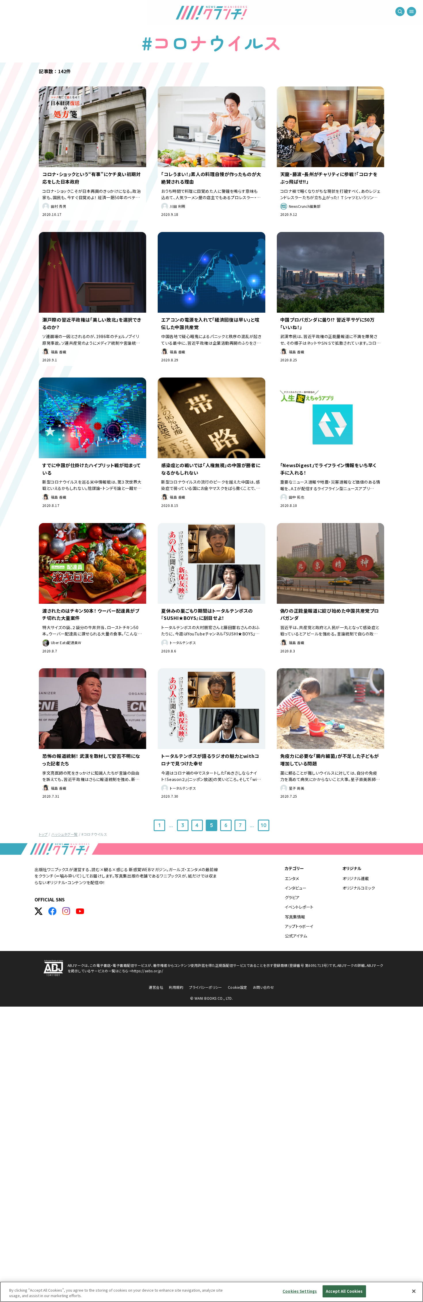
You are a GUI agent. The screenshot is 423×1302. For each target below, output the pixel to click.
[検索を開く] (400, 11)
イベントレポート (299, 907)
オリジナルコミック (358, 888)
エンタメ (292, 878)
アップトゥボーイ (299, 926)
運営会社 (156, 987)
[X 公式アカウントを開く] (39, 911)
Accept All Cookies (344, 1291)
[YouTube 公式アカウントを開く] (80, 911)
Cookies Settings (300, 1291)
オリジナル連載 (355, 878)
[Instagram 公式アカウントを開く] (66, 911)
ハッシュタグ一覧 (65, 834)
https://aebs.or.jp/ (147, 970)
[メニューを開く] (411, 11)
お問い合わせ (263, 987)
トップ (43, 834)
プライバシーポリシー (205, 987)
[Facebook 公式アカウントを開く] (52, 911)
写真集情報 (295, 917)
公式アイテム (296, 936)
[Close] (413, 1291)
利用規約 (176, 987)
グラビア (292, 897)
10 (263, 825)
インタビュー (295, 888)
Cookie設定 (237, 987)
